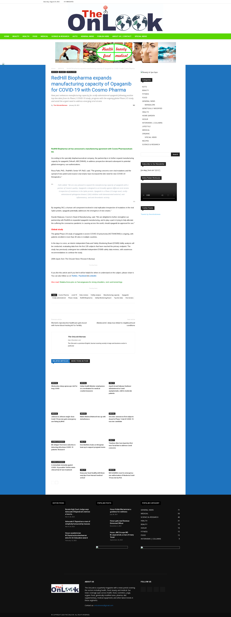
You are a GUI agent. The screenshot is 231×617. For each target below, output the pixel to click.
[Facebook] (174, 1)
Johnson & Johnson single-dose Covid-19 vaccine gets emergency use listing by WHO (63, 419)
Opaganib (125, 295)
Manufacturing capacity (111, 295)
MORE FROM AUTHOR (79, 361)
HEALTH (25, 36)
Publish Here (103, 36)
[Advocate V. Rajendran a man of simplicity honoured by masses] (57, 524)
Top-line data (118, 298)
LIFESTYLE (146, 126)
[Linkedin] (182, 1)
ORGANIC (62, 72)
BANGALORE (150, 105)
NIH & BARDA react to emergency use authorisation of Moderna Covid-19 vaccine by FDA (122, 475)
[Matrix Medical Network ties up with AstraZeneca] (93, 406)
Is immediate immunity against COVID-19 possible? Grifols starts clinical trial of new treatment (63, 467)
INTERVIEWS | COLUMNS (152, 123)
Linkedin (92, 276)
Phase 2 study (72, 298)
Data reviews (84, 295)
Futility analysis (96, 295)
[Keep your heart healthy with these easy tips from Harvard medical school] (93, 462)
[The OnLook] (115, 18)
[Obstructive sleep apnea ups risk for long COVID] (64, 375)
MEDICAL (44, 36)
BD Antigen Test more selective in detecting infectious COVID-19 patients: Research (63, 447)
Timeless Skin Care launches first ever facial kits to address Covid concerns (121, 445)
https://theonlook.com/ (74, 340)
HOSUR (145, 119)
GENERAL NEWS (87, 36)
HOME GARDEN (148, 115)
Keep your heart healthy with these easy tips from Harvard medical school (92, 475)
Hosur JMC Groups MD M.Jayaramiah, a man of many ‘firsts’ (122, 534)
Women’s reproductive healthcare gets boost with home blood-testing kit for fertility (69, 324)
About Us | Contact (121, 36)
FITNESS (145, 94)
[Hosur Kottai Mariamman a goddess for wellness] (102, 512)
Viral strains (129, 298)
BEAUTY (16, 36)
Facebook (83, 276)
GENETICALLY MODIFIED (152, 108)
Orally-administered (59, 298)
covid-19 (74, 295)
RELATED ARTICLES (60, 361)
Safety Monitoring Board (103, 298)
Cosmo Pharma (64, 295)
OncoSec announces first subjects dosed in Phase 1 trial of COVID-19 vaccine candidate (121, 419)
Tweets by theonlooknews (150, 214)
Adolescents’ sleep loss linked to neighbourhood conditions (116, 324)
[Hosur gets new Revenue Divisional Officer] (102, 524)
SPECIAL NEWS (141, 36)
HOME (6, 36)
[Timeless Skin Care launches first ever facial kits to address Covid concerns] (122, 433)
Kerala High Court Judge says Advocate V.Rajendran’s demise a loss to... (77, 511)
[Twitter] (186, 1)
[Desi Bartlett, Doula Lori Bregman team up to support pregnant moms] (93, 434)
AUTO (75, 36)
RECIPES (145, 141)
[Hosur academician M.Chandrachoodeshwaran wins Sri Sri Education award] (57, 536)
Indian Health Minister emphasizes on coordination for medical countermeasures (92, 388)
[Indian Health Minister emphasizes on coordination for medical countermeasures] (93, 375)
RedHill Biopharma (86, 298)
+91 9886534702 (69, 2)
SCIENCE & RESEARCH (60, 36)
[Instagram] (178, 1)
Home (53, 68)
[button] (228, 36)
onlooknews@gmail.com (103, 605)
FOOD (35, 36)
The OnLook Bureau (60, 105)
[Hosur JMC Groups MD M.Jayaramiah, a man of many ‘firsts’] (102, 535)
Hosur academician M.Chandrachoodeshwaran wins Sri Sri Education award (76, 535)
